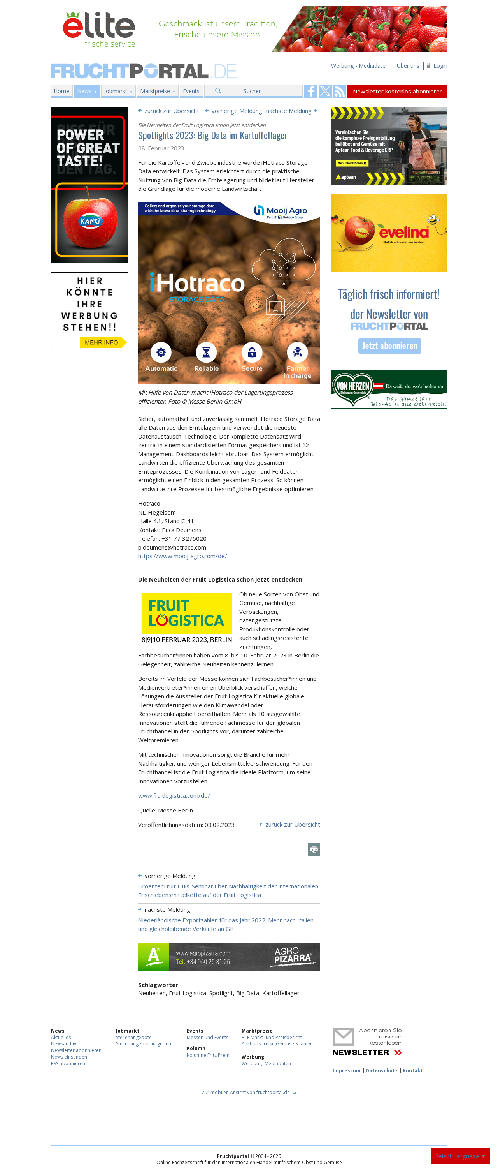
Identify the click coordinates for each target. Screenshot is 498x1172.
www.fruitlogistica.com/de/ (174, 795)
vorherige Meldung (237, 111)
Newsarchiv (63, 1043)
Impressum (347, 1070)
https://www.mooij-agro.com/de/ (182, 556)
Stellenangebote (134, 1037)
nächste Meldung (289, 111)
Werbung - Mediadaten (360, 65)
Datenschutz (382, 1070)
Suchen (253, 91)
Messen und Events (207, 1037)
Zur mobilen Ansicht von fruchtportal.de (246, 1092)
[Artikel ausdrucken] (314, 849)
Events (191, 91)
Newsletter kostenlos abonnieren (398, 91)
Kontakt (413, 1070)
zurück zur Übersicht (171, 111)
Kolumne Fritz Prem (208, 1055)
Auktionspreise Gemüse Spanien (277, 1043)
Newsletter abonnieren (76, 1050)
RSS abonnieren (68, 1063)
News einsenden (69, 1057)
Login (440, 65)
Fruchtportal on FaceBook (310, 91)
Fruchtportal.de (145, 70)
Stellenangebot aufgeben (143, 1043)
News (84, 91)
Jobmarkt (115, 91)
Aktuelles (61, 1037)
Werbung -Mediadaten (266, 1063)
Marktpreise (155, 91)
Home (61, 91)
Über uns (408, 65)
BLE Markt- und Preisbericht (272, 1037)
